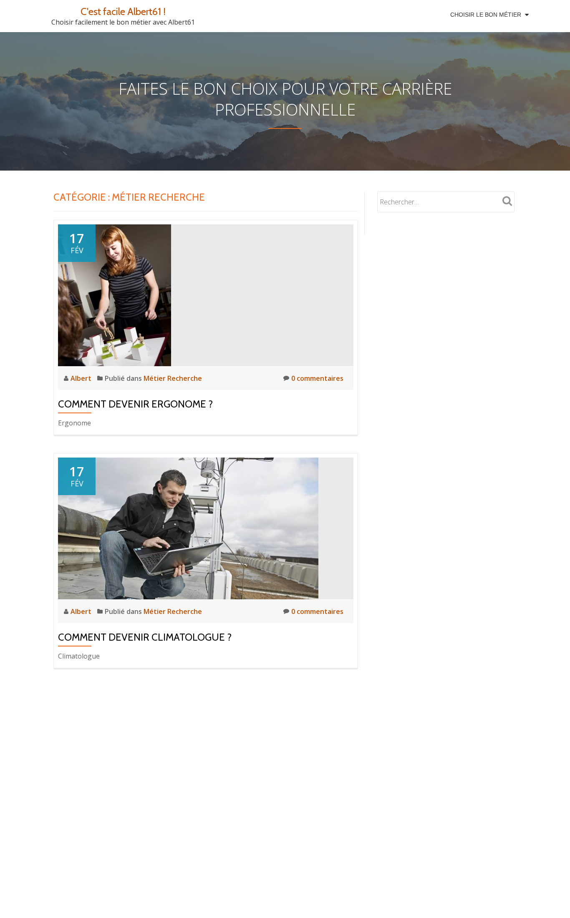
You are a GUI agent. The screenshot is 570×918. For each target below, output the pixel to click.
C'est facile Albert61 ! (123, 11)
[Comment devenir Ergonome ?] (114, 294)
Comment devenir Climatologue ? (145, 637)
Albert (82, 378)
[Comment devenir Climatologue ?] (188, 527)
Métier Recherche (173, 378)
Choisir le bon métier (485, 14)
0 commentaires (317, 378)
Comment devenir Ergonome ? (135, 404)
